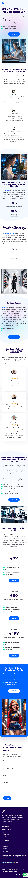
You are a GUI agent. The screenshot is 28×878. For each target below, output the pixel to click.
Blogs (3, 832)
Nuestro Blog (5, 846)
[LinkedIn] (16, 875)
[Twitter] (14, 875)
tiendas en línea (9, 233)
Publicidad (4, 837)
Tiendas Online (5, 834)
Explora (4, 844)
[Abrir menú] (25, 3)
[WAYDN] (3, 3)
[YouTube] (19, 875)
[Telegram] (22, 875)
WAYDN (4, 307)
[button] (25, 874)
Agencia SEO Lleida (7, 829)
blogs (7, 190)
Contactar (4, 849)
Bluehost (14, 871)
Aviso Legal (5, 851)
